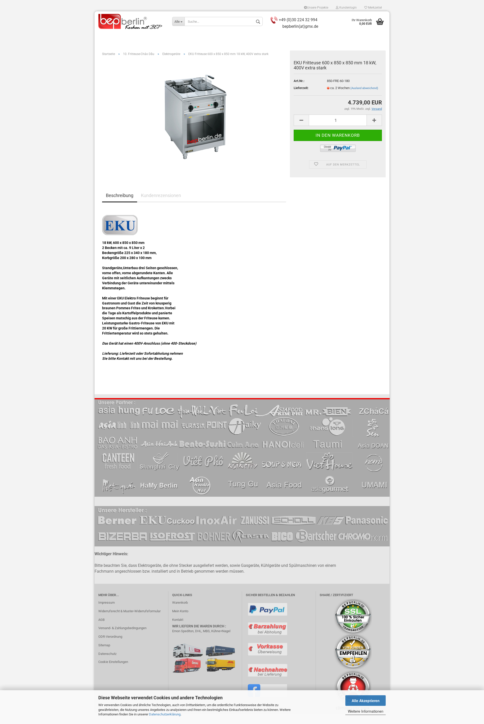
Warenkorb (180, 602)
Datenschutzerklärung (164, 714)
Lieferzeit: (301, 88)
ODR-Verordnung (110, 636)
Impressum (106, 602)
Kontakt (177, 620)
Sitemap (104, 645)
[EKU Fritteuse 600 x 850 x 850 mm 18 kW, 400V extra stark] (194, 117)
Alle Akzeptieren (366, 700)
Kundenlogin (348, 7)
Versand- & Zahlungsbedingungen (122, 628)
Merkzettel (374, 7)
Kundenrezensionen (161, 195)
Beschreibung (119, 195)
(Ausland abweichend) (364, 88)
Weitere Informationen (365, 711)
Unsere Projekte (317, 7)
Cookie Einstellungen (113, 662)
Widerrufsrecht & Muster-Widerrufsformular (129, 611)
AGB (101, 620)
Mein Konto (180, 611)
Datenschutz (107, 654)
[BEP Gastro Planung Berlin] (131, 21)
